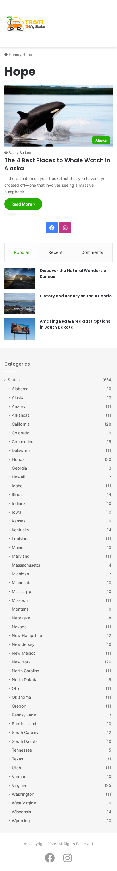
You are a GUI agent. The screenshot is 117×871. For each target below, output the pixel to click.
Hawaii (18, 476)
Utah (16, 767)
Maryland (21, 556)
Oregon (19, 706)
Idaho (17, 485)
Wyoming (21, 820)
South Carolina (25, 732)
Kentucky (20, 529)
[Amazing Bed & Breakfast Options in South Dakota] (19, 329)
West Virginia (24, 803)
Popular (22, 252)
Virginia (19, 785)
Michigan (20, 573)
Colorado (21, 432)
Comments (92, 252)
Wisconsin (21, 811)
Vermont (20, 776)
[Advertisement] (76, 24)
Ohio (16, 688)
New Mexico (24, 653)
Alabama (20, 388)
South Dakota (25, 741)
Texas (17, 758)
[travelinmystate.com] (26, 23)
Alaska (18, 397)
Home (13, 54)
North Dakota (24, 679)
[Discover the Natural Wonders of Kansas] (19, 278)
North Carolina (25, 670)
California (21, 424)
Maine (17, 547)
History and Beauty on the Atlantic (76, 296)
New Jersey (23, 644)
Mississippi (22, 591)
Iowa (16, 512)
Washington (23, 794)
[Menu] (110, 26)
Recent (55, 252)
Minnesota (22, 582)
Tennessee (22, 750)
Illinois (17, 494)
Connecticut (23, 441)
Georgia (19, 468)
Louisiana (21, 538)
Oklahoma (21, 697)
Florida (18, 459)
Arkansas (20, 415)
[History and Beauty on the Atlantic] (19, 303)
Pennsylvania (24, 714)
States (14, 380)
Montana (20, 609)
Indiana (19, 503)
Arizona (19, 406)
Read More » (23, 204)
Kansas (18, 521)
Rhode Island (24, 723)
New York (21, 662)
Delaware (21, 450)
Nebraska (21, 617)
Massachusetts (26, 565)
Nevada (19, 626)
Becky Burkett (20, 152)
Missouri (20, 600)
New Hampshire (27, 635)
